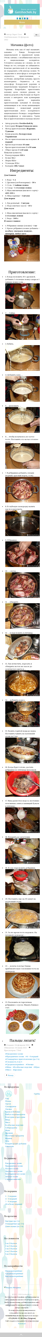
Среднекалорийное (15, 1064)
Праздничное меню (15, 1056)
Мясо (8, 1070)
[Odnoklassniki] (17, 18)
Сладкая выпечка (13, 1179)
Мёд (7, 1141)
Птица (8, 1101)
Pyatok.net (22, 1324)
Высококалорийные (14, 1276)
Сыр (7, 1098)
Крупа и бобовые (12, 1112)
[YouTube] (27, 18)
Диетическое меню (13, 1171)
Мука (36, 1067)
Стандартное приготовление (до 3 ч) (22, 1059)
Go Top (21, 1335)
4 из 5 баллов (11, 1251)
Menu (22, 22)
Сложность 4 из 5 (14, 1062)
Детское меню (11, 1176)
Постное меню (11, 1168)
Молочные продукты (14, 1136)
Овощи (30, 1064)
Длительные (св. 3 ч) (14, 1226)
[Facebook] (22, 18)
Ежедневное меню (14, 1054)
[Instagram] (25, 18)
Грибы (37, 1094)
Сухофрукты (10, 1106)
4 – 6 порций (32, 1056)
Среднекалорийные (14, 1273)
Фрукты (8, 1138)
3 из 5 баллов (11, 1249)
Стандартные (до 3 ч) (14, 1224)
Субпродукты (11, 1128)
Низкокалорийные (13, 1271)
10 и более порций (13, 1204)
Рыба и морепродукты (15, 1114)
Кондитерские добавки (15, 1144)
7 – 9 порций (11, 1201)
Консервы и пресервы (15, 1117)
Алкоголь (9, 1146)
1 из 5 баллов (11, 1243)
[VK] (20, 18)
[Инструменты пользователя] (37, 35)
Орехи (8, 1104)
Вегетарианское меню (15, 1174)
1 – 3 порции (10, 1196)
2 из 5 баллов (11, 1246)
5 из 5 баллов (11, 1254)
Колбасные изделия (23, 1067)
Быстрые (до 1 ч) (12, 1221)
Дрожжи (18, 1070)
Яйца (8, 1067)
